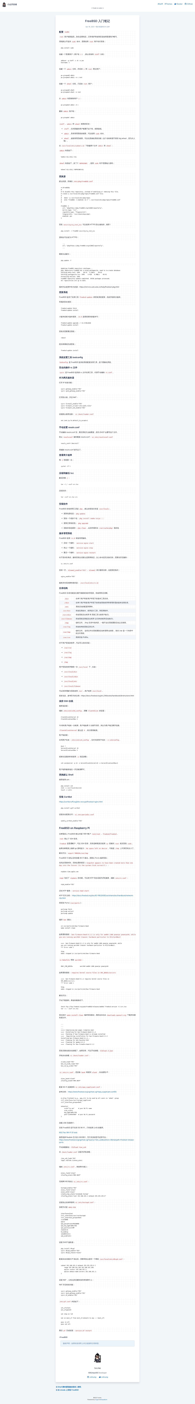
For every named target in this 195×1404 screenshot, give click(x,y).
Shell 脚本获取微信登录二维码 (69, 1387)
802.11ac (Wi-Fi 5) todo (68, 1132)
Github (190, 4)
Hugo (96, 1399)
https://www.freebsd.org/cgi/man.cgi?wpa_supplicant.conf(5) (92, 1092)
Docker (179, 4)
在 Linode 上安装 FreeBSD (68, 1390)
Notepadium (103, 1399)
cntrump (92, 1377)
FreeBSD (63, 1337)
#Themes (168, 4)
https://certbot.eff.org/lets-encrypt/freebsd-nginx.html (81, 802)
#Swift (160, 4)
